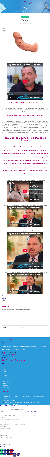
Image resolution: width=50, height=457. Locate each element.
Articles (12, 407)
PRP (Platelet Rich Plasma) (5, 422)
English (35, 415)
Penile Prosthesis (3, 433)
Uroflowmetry (3, 426)
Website (4, 332)
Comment (4, 312)
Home (21, 11)
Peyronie (2, 431)
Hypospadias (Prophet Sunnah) (6, 428)
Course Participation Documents (17, 409)
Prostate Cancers (3, 442)
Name (3, 327)
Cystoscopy (2, 417)
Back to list (4, 298)
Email (3, 330)
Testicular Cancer (3, 435)
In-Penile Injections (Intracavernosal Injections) (9, 419)
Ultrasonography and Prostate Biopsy (7, 415)
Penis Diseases (25, 11)
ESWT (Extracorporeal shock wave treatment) (9, 413)
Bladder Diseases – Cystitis (5, 444)
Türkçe (35, 413)
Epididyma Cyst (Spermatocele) (6, 440)
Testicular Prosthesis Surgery (6, 437)
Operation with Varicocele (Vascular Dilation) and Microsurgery (13, 424)
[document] (25, 451)
